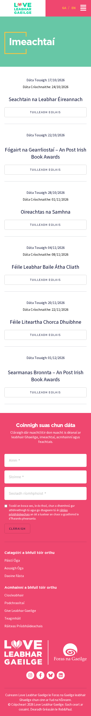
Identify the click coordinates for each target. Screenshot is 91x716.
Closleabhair (14, 595)
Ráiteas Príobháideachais (23, 626)
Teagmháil (12, 618)
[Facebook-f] (40, 675)
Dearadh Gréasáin (42, 709)
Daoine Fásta (14, 576)
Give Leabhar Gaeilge (20, 610)
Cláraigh (17, 529)
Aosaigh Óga (13, 568)
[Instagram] (30, 675)
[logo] (23, 8)
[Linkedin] (61, 675)
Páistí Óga (12, 560)
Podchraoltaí (14, 603)
